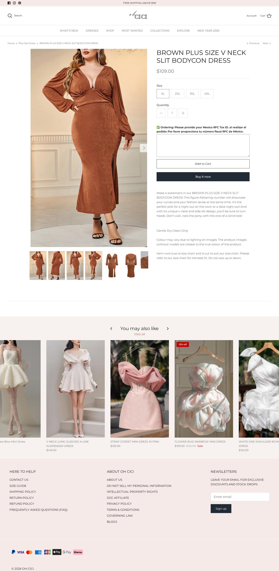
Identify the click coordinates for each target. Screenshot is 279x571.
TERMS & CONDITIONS (123, 510)
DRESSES (92, 30)
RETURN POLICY (21, 498)
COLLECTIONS (159, 30)
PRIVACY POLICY (119, 503)
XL (163, 93)
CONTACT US (18, 480)
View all (139, 334)
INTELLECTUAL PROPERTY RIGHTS (132, 491)
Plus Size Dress (27, 43)
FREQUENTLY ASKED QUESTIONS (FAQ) (38, 510)
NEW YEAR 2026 (208, 30)
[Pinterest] (19, 3)
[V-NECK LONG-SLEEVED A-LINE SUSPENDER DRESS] (75, 389)
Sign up (221, 508)
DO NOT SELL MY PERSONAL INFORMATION (139, 486)
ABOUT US (114, 480)
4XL (207, 93)
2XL (177, 93)
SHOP (110, 30)
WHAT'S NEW (69, 30)
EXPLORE (183, 30)
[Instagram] (14, 3)
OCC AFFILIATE (118, 498)
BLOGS (112, 521)
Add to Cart (203, 164)
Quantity (163, 105)
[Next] (144, 148)
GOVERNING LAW (120, 515)
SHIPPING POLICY (22, 491)
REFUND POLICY (21, 503)
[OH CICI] (139, 15)
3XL (192, 93)
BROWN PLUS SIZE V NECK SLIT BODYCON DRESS (68, 43)
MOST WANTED (132, 30)
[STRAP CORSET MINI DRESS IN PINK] (139, 389)
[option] (88, 148)
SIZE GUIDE (17, 486)
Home (11, 43)
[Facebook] (9, 3)
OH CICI (28, 568)
